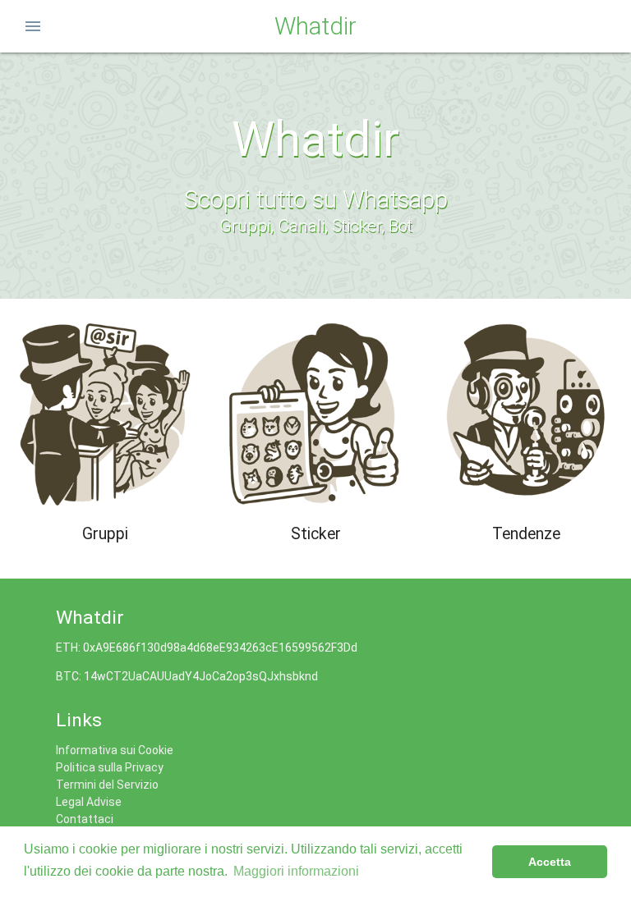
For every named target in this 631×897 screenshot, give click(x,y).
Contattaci (84, 819)
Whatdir (315, 26)
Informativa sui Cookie (114, 750)
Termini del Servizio (107, 784)
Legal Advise (89, 801)
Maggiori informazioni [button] (296, 871)
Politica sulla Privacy (110, 767)
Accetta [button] (549, 861)
